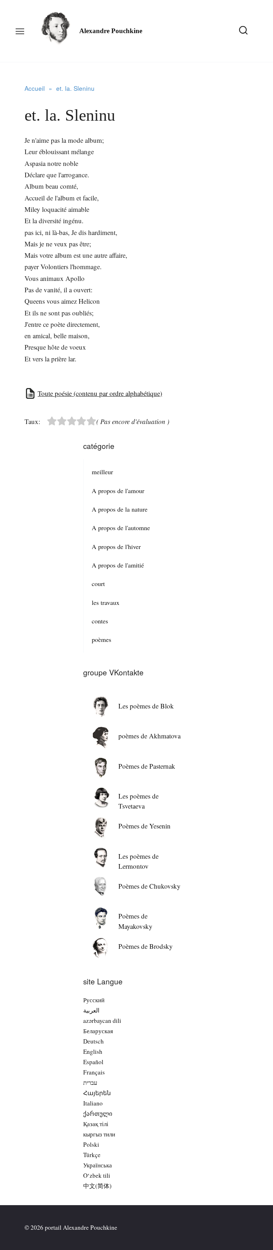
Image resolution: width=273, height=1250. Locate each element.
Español (93, 1062)
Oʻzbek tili (96, 1175)
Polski (91, 1144)
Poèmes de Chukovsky (149, 886)
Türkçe (92, 1155)
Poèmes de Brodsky (145, 946)
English (92, 1051)
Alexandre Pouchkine (110, 31)
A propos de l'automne (121, 527)
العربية (91, 1010)
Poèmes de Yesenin (144, 825)
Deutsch (93, 1041)
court (98, 583)
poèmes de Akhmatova (149, 735)
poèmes (101, 639)
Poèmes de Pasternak (146, 766)
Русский (94, 1000)
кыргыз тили (99, 1134)
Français (94, 1072)
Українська (97, 1165)
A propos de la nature (120, 509)
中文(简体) (97, 1186)
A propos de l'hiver (116, 546)
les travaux (105, 602)
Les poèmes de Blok (146, 705)
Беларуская (98, 1031)
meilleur (102, 471)
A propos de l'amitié (118, 565)
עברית (90, 1082)
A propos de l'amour (118, 490)
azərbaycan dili (102, 1020)
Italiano (93, 1103)
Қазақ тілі (95, 1124)
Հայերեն (97, 1093)
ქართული (97, 1113)
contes (100, 621)
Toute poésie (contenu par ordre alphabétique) (100, 393)
